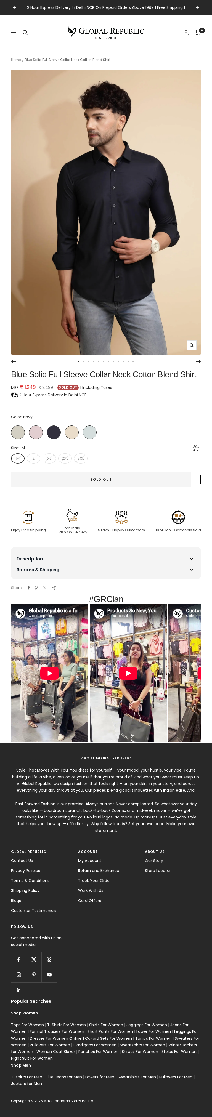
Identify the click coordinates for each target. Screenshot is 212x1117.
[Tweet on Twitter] (45, 588)
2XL (65, 458)
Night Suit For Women (32, 1058)
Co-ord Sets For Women (108, 1038)
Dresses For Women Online (56, 1038)
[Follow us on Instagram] (18, 974)
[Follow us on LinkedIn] (18, 990)
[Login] (186, 32)
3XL (81, 458)
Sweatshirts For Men (137, 1077)
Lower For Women (153, 1031)
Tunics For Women (153, 1038)
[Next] (198, 361)
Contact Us (22, 860)
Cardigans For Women (94, 1045)
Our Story (154, 860)
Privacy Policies (25, 870)
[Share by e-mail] (54, 588)
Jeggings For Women (146, 1025)
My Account (89, 860)
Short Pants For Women (110, 1031)
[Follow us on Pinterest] (33, 974)
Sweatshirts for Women (142, 1045)
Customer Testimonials (33, 910)
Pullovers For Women (50, 1045)
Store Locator (158, 870)
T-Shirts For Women (66, 1025)
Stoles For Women (179, 1051)
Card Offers (89, 900)
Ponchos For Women (98, 1051)
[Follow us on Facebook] (18, 959)
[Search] (25, 32)
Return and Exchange (98, 870)
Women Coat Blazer (55, 1051)
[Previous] (13, 361)
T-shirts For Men (26, 1077)
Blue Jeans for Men (64, 1077)
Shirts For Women (106, 1025)
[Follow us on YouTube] (49, 974)
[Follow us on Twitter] (33, 959)
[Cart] (198, 32)
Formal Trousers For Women (57, 1031)
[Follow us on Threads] (49, 959)
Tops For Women (27, 1025)
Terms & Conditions (30, 880)
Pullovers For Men (175, 1077)
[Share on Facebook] (29, 588)
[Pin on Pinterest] (36, 588)
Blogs (16, 900)
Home (16, 59)
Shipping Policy (25, 890)
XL (49, 458)
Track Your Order (94, 880)
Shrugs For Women (140, 1051)
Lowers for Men (99, 1077)
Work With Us (90, 890)
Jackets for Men (26, 1083)
